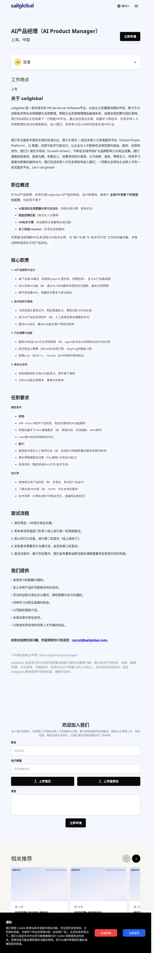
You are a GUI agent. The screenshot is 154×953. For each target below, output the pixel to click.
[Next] (136, 858)
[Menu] (136, 6)
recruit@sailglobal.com (89, 640)
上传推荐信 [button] (111, 781)
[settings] (135, 62)
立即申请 (130, 36)
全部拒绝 (106, 933)
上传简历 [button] (45, 781)
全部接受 (134, 933)
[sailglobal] (20, 6)
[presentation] (42, 781)
